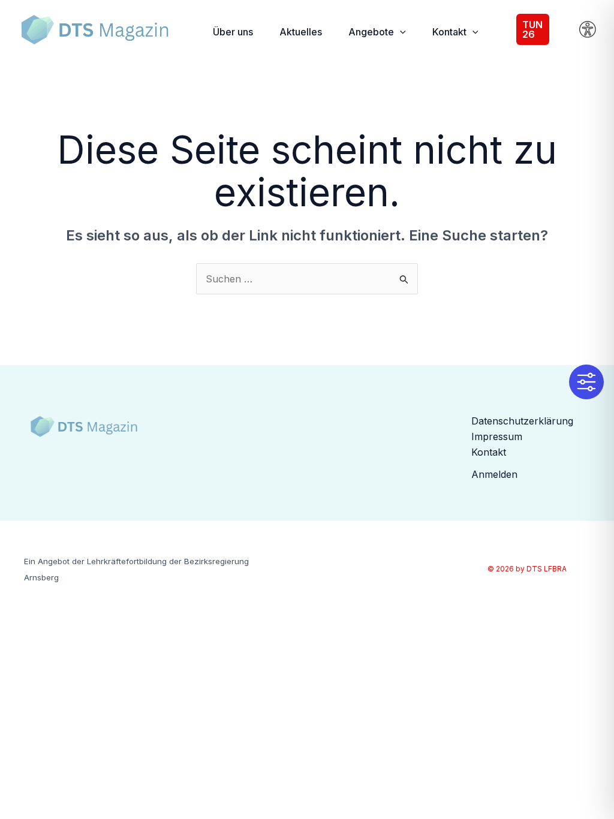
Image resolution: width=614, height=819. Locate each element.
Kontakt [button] (449, 32)
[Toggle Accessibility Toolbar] (586, 382)
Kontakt (488, 452)
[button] (400, 32)
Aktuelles (300, 32)
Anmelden (494, 474)
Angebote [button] (371, 32)
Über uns (233, 32)
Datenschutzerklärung (522, 421)
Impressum (496, 436)
